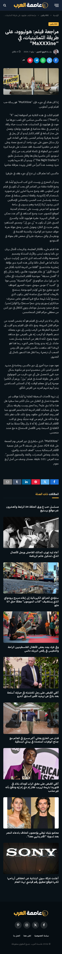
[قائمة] (56, 5)
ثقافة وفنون (53, 24)
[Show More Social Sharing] (23, 60)
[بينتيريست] (30, 60)
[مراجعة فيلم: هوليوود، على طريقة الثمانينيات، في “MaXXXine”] (31, 81)
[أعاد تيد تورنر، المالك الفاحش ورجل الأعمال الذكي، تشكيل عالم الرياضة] (31, 532)
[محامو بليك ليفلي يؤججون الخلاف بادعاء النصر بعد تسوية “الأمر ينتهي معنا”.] (31, 812)
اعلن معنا (27, 935)
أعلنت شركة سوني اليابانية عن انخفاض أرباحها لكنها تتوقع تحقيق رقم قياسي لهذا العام (33, 880)
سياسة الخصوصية (41, 935)
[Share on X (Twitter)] (49, 60)
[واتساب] (43, 60)
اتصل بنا (16, 935)
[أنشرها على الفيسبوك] (56, 60)
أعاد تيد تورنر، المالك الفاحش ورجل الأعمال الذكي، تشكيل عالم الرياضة (34, 554)
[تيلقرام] (36, 60)
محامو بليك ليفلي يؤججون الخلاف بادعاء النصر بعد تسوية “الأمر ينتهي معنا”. (32, 834)
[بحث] (5, 5)
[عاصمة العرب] (31, 5)
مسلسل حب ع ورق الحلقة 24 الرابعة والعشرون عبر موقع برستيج (32, 508)
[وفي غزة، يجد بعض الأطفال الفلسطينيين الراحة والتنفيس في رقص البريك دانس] (31, 627)
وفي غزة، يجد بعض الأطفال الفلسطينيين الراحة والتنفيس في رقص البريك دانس (33, 649)
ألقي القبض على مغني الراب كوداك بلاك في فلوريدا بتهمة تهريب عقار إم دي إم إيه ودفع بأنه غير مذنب (32, 787)
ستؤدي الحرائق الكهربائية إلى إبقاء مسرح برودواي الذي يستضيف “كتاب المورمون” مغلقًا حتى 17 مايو (31, 601)
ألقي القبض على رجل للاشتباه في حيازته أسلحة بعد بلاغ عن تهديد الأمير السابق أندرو (33, 694)
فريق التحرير (41, 51)
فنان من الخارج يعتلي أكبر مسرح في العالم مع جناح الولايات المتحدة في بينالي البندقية (34, 740)
